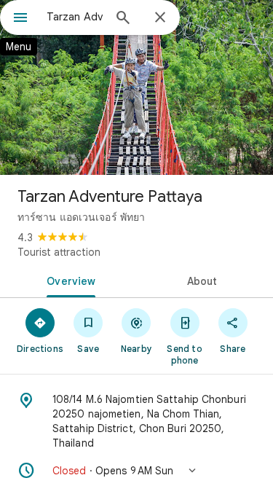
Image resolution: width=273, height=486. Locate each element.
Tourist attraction (58, 252)
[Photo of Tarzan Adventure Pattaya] (136, 87)
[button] (136, 470)
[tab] (68, 279)
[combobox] (75, 17)
